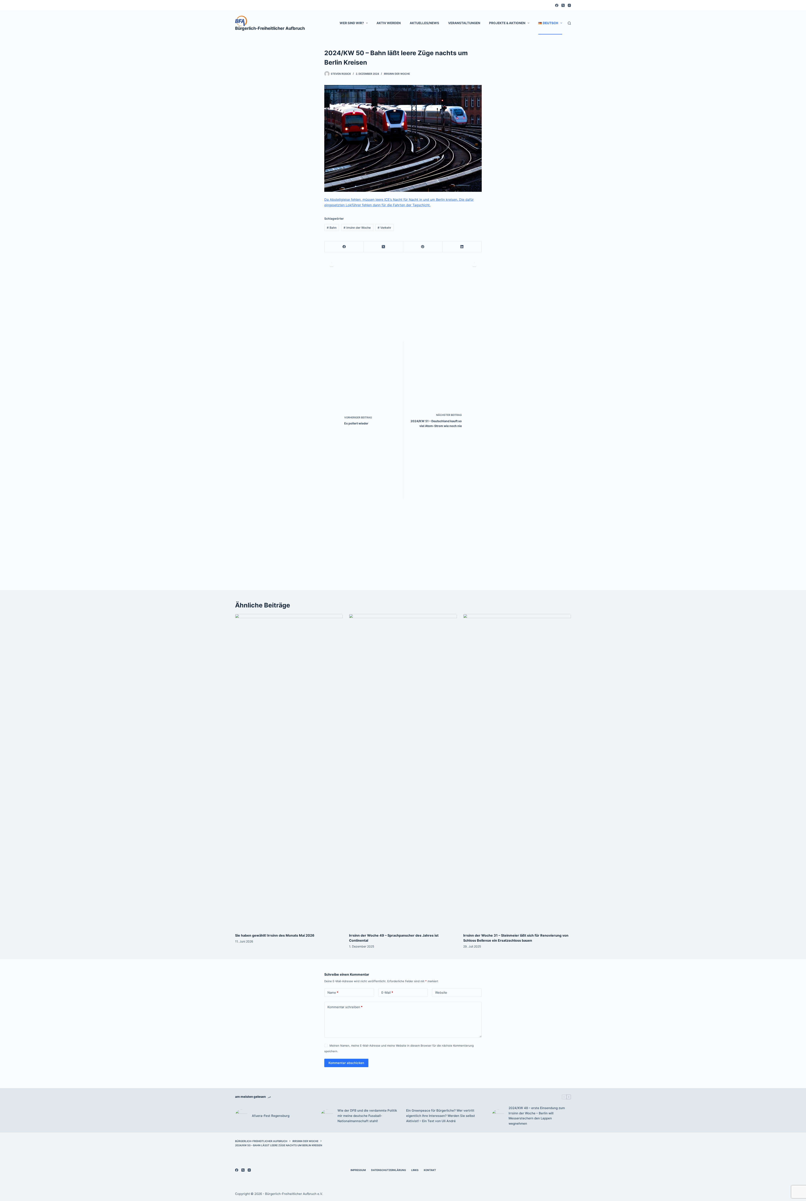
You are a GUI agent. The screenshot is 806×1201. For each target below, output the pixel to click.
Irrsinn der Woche (397, 73)
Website (441, 993)
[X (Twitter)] (563, 5)
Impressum (358, 1170)
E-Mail (387, 993)
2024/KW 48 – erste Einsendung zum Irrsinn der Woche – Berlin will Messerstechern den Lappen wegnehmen (537, 1115)
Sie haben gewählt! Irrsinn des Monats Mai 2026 (274, 935)
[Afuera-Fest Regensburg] (241, 1116)
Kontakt (430, 1170)
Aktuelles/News (424, 23)
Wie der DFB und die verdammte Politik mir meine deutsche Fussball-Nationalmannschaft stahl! (367, 1115)
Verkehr (384, 227)
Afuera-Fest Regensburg (270, 1116)
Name (332, 993)
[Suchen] (569, 23)
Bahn (331, 227)
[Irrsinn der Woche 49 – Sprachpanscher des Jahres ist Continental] (403, 771)
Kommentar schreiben (344, 1007)
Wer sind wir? (352, 23)
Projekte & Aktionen (507, 23)
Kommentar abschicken (346, 1063)
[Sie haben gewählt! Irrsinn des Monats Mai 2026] (289, 771)
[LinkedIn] (462, 247)
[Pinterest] (422, 247)
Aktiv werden (389, 23)
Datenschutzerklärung (388, 1170)
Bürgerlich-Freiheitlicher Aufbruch (270, 28)
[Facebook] (556, 5)
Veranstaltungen (464, 23)
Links (415, 1170)
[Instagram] (569, 5)
